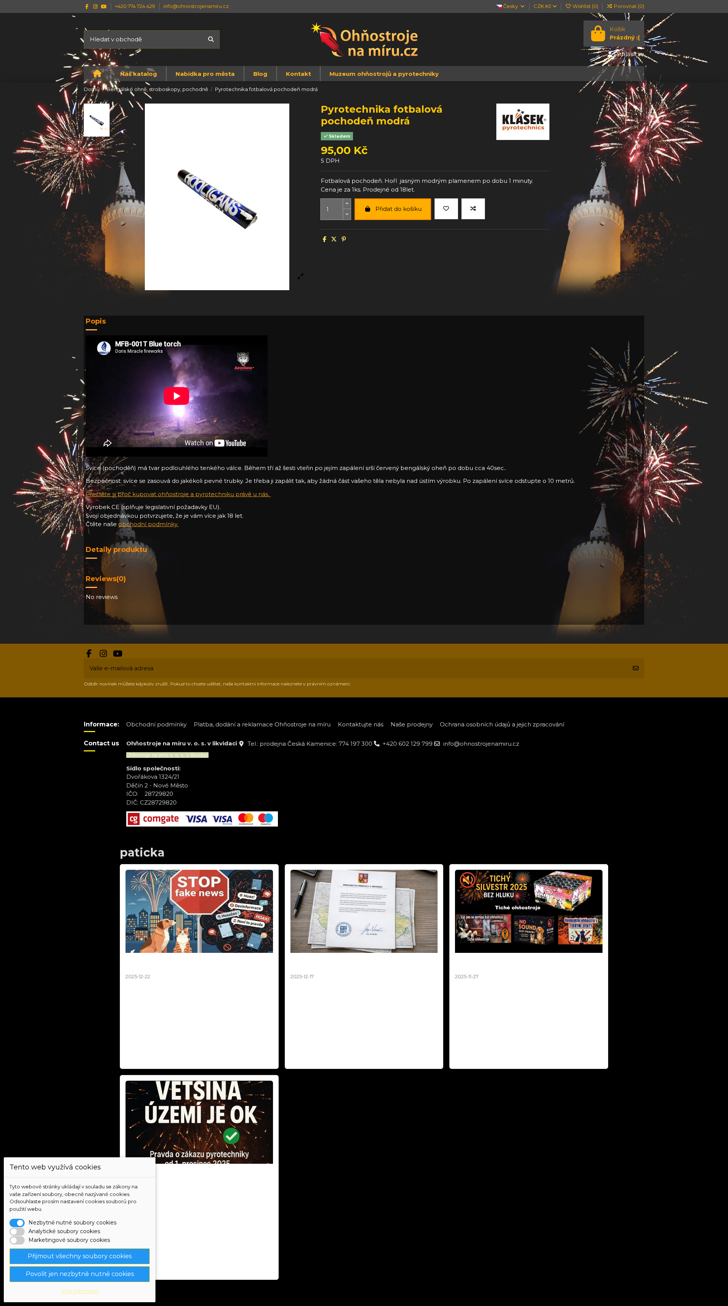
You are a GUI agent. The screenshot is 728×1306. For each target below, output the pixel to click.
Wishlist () (585, 6)
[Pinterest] (344, 239)
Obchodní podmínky (156, 724)
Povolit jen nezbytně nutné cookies (80, 1274)
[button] (138, 73)
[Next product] (642, 89)
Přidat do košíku (398, 208)
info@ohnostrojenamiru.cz (196, 6)
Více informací (80, 1291)
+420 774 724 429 (135, 6)
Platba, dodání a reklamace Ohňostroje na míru (262, 724)
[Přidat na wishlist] (446, 208)
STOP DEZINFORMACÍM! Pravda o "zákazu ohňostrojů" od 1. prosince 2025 (189, 1174)
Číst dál (137, 1058)
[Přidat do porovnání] (473, 208)
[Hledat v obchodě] (211, 39)
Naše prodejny (412, 724)
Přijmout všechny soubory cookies (80, 1256)
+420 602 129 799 (408, 743)
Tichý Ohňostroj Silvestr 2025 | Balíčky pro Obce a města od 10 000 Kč (528, 963)
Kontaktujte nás (360, 724)
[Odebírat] (635, 669)
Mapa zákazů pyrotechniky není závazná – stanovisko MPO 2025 (354, 963)
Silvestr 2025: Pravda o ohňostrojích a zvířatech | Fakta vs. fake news (198, 963)
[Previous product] (638, 89)
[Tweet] (334, 239)
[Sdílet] (324, 239)
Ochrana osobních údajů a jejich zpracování (502, 724)
